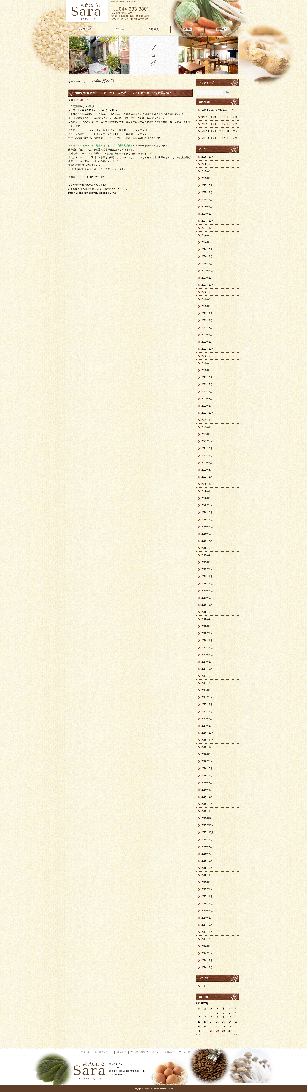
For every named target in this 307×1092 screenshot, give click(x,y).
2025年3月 (206, 199)
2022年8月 (206, 363)
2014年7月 (206, 939)
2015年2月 (206, 889)
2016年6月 (206, 775)
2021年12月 (207, 413)
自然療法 (153, 29)
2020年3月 (206, 512)
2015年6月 (206, 860)
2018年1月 (206, 640)
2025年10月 (207, 157)
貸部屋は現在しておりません (188, 29)
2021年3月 (206, 469)
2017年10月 (207, 661)
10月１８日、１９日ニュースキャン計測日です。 (220, 110)
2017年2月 (206, 718)
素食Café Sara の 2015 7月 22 (123, 2)
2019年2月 (206, 569)
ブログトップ (206, 82)
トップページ (85, 29)
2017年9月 (206, 669)
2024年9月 (206, 235)
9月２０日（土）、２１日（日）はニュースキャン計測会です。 (219, 118)
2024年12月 (207, 213)
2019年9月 (206, 533)
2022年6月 (206, 377)
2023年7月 (206, 299)
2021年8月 (206, 434)
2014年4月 (206, 960)
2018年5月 (206, 612)
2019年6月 (206, 548)
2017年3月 (206, 711)
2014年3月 (206, 967)
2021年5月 (206, 455)
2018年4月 (206, 619)
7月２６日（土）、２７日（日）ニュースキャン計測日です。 (219, 125)
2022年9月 (206, 356)
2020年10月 (207, 491)
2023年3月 (206, 320)
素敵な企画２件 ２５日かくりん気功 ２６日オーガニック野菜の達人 (123, 92)
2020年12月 (207, 484)
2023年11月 (207, 277)
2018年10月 (207, 590)
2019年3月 (206, 562)
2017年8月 (206, 676)
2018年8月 (206, 605)
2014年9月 (206, 924)
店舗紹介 (222, 29)
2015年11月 (207, 825)
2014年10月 (207, 917)
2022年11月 (207, 349)
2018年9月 (206, 597)
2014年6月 (206, 946)
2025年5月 (206, 185)
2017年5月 (206, 697)
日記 (203, 986)
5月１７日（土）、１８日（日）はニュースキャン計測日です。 (219, 139)
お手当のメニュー (119, 29)
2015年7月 (206, 853)
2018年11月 (207, 583)
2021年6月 (206, 448)
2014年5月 (206, 953)
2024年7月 (206, 242)
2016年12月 (207, 732)
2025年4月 (206, 192)
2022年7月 (206, 370)
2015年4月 (206, 875)
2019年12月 (207, 519)
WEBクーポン (185, 1052)
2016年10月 (207, 747)
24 (229, 1026)
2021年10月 (207, 427)
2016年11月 (207, 740)
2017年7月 (206, 683)
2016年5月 (206, 782)
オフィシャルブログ (207, 1052)
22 (217, 1026)
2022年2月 (206, 405)
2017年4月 (206, 704)
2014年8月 (206, 932)
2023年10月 (207, 285)
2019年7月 (206, 541)
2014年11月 (207, 910)
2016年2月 (206, 804)
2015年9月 (206, 839)
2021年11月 (207, 420)
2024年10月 (207, 228)
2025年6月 (206, 178)
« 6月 (198, 1034)
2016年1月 (206, 811)
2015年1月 (206, 896)
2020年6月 (206, 498)
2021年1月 (206, 477)
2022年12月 (207, 341)
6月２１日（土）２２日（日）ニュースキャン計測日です (219, 132)
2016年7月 (206, 768)
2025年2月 (206, 206)
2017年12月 (207, 647)
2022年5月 (206, 384)
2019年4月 (206, 555)
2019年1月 (206, 576)
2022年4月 (206, 391)
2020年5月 (206, 505)
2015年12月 (207, 818)
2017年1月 (206, 725)
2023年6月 (206, 306)
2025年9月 (206, 164)
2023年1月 (206, 334)
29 (217, 1031)
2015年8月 (206, 846)
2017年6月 (206, 690)
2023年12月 (207, 270)
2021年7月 (206, 441)
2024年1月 (206, 263)
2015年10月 (207, 832)
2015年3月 (206, 882)
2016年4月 (206, 789)
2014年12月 (207, 903)
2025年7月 (206, 171)
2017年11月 (207, 654)
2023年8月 (206, 292)
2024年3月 (206, 256)
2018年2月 (206, 633)
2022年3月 (206, 398)
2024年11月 (207, 221)
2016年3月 (206, 796)
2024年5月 (206, 249)
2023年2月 (206, 327)
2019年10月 (207, 526)
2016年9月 (206, 754)
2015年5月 (206, 868)
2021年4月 (206, 462)
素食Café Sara (86, 11)
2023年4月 (206, 313)
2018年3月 (206, 626)
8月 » (236, 1034)
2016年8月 (206, 761)
